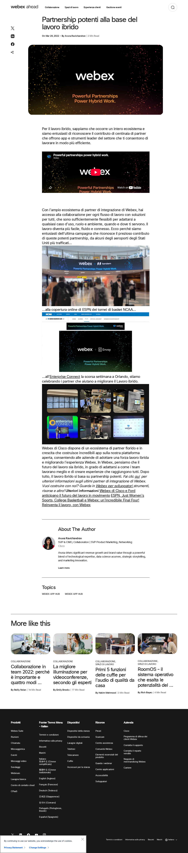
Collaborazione (52, 7)
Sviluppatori (101, 781)
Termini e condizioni (49, 735)
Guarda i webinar (103, 763)
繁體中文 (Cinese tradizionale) (47, 771)
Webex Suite (17, 731)
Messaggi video (18, 761)
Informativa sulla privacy (50, 741)
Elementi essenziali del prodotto (106, 756)
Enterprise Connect (65, 377)
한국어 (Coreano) (47, 803)
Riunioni (15, 737)
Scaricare (99, 737)
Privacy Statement (13, 847)
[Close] (82, 839)
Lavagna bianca (18, 779)
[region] (43, 844)
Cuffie (70, 761)
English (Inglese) (47, 778)
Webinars (15, 773)
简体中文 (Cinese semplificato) (47, 763)
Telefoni (71, 749)
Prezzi (98, 731)
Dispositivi (73, 722)
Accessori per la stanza (78, 767)
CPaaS (14, 791)
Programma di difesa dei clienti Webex (135, 737)
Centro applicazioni (104, 769)
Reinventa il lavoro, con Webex (66, 505)
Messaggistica (18, 749)
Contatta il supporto (133, 745)
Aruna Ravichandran (75, 35)
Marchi (42, 753)
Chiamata (15, 743)
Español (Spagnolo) (48, 817)
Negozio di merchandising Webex (135, 760)
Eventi (14, 755)
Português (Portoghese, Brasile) (50, 809)
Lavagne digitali (74, 743)
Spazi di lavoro (71, 7)
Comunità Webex (103, 749)
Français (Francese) (48, 784)
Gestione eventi (113, 7)
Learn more (63, 567)
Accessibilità (101, 775)
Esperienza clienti (92, 7)
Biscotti (42, 747)
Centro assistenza (104, 743)
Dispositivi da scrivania (78, 737)
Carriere (127, 768)
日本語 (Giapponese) (49, 797)
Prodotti (15, 722)
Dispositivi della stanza (78, 731)
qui (137, 476)
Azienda (128, 722)
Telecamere (73, 755)
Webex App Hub (51, 594)
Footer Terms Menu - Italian (51, 724)
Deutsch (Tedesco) (48, 791)
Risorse (100, 722)
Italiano (42, 759)
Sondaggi (15, 767)
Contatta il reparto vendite (132, 752)
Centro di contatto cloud (22, 785)
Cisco (126, 731)
